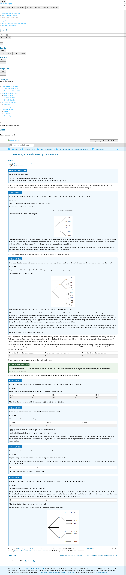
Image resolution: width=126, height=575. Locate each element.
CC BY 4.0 (90, 549)
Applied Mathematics (46, 149)
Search (11, 145)
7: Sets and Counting (101, 149)
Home (16, 149)
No (36, 561)
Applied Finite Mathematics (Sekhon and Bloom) (74, 149)
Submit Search (5, 38)
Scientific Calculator (10, 100)
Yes (29, 561)
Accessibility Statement (67, 572)
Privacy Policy (42, 572)
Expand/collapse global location (117, 148)
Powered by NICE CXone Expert (35, 568)
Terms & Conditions (53, 572)
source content (42, 550)
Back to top (11, 555)
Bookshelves (29, 149)
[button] (7, 113)
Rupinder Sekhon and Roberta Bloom (24, 164)
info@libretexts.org (101, 572)
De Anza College (18, 165)
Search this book (5, 32)
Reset (3, 50)
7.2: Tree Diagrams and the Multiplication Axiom (30, 549)
